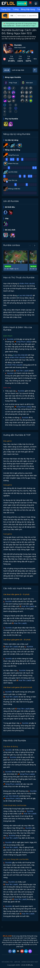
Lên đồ (6, 70)
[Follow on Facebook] (10, 951)
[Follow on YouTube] (22, 951)
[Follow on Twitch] (30, 951)
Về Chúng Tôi (7, 962)
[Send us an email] (18, 951)
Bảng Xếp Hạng (28, 9)
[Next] (35, 245)
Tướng (16, 9)
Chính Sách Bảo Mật (29, 962)
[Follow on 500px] (26, 951)
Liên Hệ (17, 962)
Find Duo (22, 3)
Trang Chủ (5, 9)
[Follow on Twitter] (14, 951)
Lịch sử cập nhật (18, 70)
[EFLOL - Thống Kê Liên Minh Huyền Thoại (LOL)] (8, 3)
